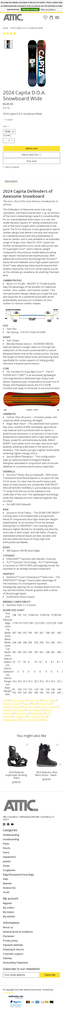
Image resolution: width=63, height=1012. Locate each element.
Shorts (6, 848)
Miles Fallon (37, 713)
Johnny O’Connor (48, 706)
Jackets (7, 861)
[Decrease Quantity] (6, 141)
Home (5, 28)
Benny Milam (48, 700)
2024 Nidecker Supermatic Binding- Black (16, 775)
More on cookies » (48, 10)
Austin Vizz (33, 700)
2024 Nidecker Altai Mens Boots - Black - (46, 774)
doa (34, 703)
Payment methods (13, 945)
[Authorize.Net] (15, 997)
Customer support (13, 953)
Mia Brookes (22, 713)
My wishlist (9, 916)
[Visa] (33, 1002)
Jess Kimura (30, 706)
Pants (6, 843)
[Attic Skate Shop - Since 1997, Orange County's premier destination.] (13, 17)
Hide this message (30, 10)
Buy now (31, 161)
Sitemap (7, 958)
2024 (5, 700)
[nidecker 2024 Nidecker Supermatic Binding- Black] (16, 755)
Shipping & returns (13, 949)
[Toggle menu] (57, 17)
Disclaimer (8, 936)
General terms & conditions (18, 931)
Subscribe (50, 974)
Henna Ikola (44, 703)
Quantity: (7, 135)
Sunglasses (9, 870)
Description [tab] (11, 181)
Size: (6, 126)
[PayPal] (47, 1002)
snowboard (20, 716)
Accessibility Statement (15, 962)
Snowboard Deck (37, 716)
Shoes (6, 865)
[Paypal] (15, 1007)
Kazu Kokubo (34, 710)
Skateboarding (11, 834)
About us (8, 927)
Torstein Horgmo (30, 719)
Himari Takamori (12, 706)
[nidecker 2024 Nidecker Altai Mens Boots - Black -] (46, 755)
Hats (5, 879)
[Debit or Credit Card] (51, 1002)
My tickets (8, 912)
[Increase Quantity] (12, 141)
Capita (26, 703)
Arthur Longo (17, 700)
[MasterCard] (28, 1002)
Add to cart (32, 148)
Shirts (6, 852)
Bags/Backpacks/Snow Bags (18, 874)
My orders (8, 907)
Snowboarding (11, 719)
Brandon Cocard (12, 703)
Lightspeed (8, 992)
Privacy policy (10, 940)
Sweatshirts (9, 857)
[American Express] (37, 1002)
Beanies (7, 883)
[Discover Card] (42, 1002)
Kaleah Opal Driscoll (14, 710)
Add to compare (12, 167)
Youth (6, 892)
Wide (45, 719)
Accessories (9, 887)
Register (7, 903)
